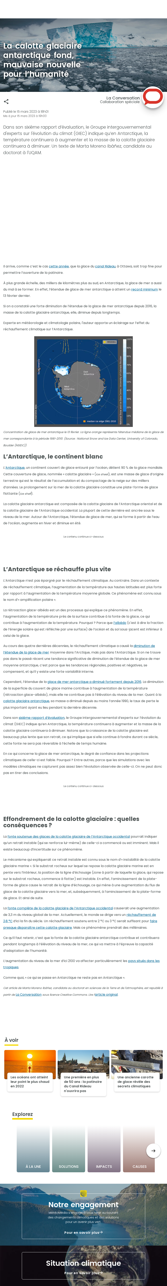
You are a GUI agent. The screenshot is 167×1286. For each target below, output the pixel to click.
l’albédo (119, 622)
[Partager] (6, 102)
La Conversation (29, 994)
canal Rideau (105, 266)
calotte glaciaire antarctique (26, 701)
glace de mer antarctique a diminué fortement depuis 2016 (94, 681)
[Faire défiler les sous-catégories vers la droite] (153, 1150)
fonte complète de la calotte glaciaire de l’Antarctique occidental (60, 908)
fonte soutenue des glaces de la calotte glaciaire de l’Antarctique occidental (69, 836)
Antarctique (15, 467)
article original (106, 994)
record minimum (144, 289)
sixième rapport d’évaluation (42, 717)
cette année (59, 266)
